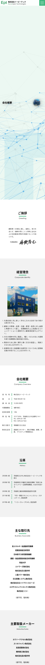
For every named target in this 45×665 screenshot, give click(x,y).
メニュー (42, 3)
